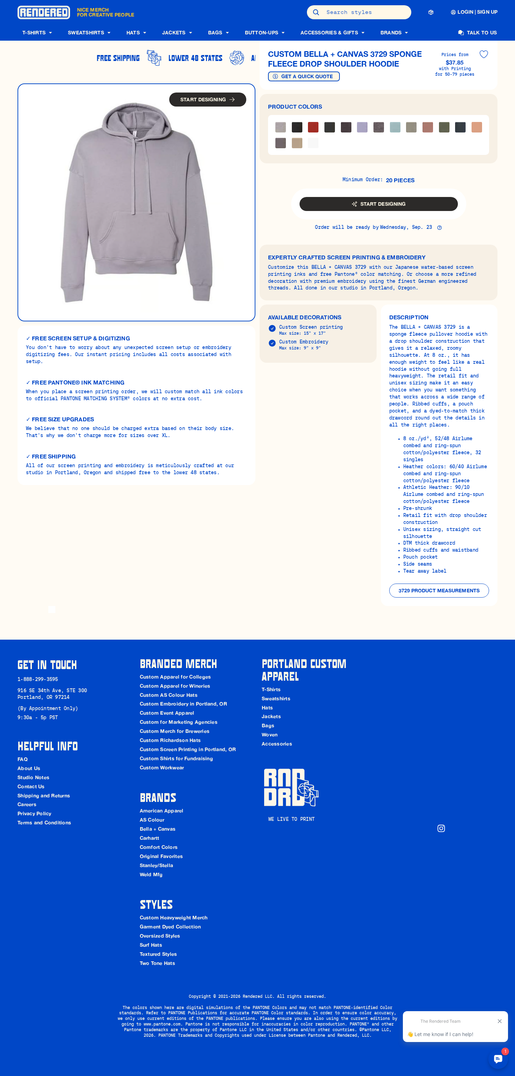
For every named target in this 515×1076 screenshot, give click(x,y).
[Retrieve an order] (431, 12)
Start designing (203, 99)
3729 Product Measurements (439, 590)
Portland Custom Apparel (306, 669)
